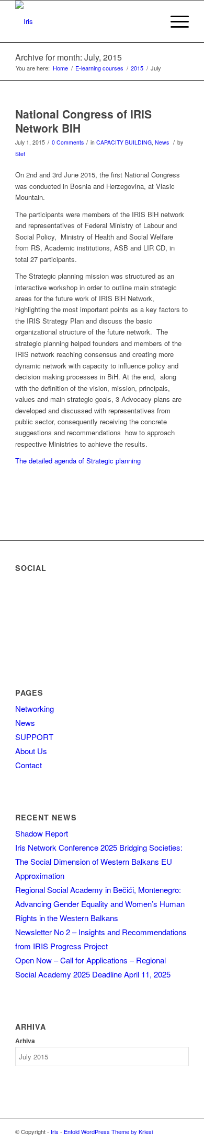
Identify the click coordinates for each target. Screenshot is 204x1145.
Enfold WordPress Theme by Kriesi (108, 1131)
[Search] (150, 21)
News (162, 142)
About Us (31, 750)
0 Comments (68, 142)
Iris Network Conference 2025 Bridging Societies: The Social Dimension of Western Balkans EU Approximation (99, 861)
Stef (20, 154)
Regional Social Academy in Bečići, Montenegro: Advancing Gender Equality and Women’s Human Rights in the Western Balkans (100, 903)
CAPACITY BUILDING (124, 142)
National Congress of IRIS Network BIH (83, 121)
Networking (34, 708)
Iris (55, 1131)
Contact (28, 764)
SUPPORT (34, 736)
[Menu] (174, 21)
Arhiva (25, 1040)
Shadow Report (41, 833)
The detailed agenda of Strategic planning (79, 461)
